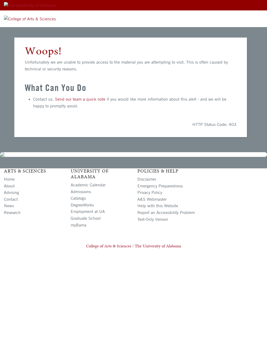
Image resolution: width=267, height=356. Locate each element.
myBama (78, 225)
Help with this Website (157, 205)
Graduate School (86, 218)
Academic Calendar (88, 184)
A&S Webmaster (152, 199)
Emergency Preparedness (160, 185)
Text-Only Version (152, 219)
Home (9, 179)
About (9, 185)
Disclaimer (146, 179)
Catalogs (78, 198)
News (9, 205)
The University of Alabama (158, 246)
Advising (11, 192)
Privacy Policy (149, 192)
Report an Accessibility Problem (166, 212)
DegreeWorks (82, 204)
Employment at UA (88, 211)
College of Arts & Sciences (108, 246)
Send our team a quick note (80, 99)
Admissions (81, 191)
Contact (11, 199)
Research (12, 212)
